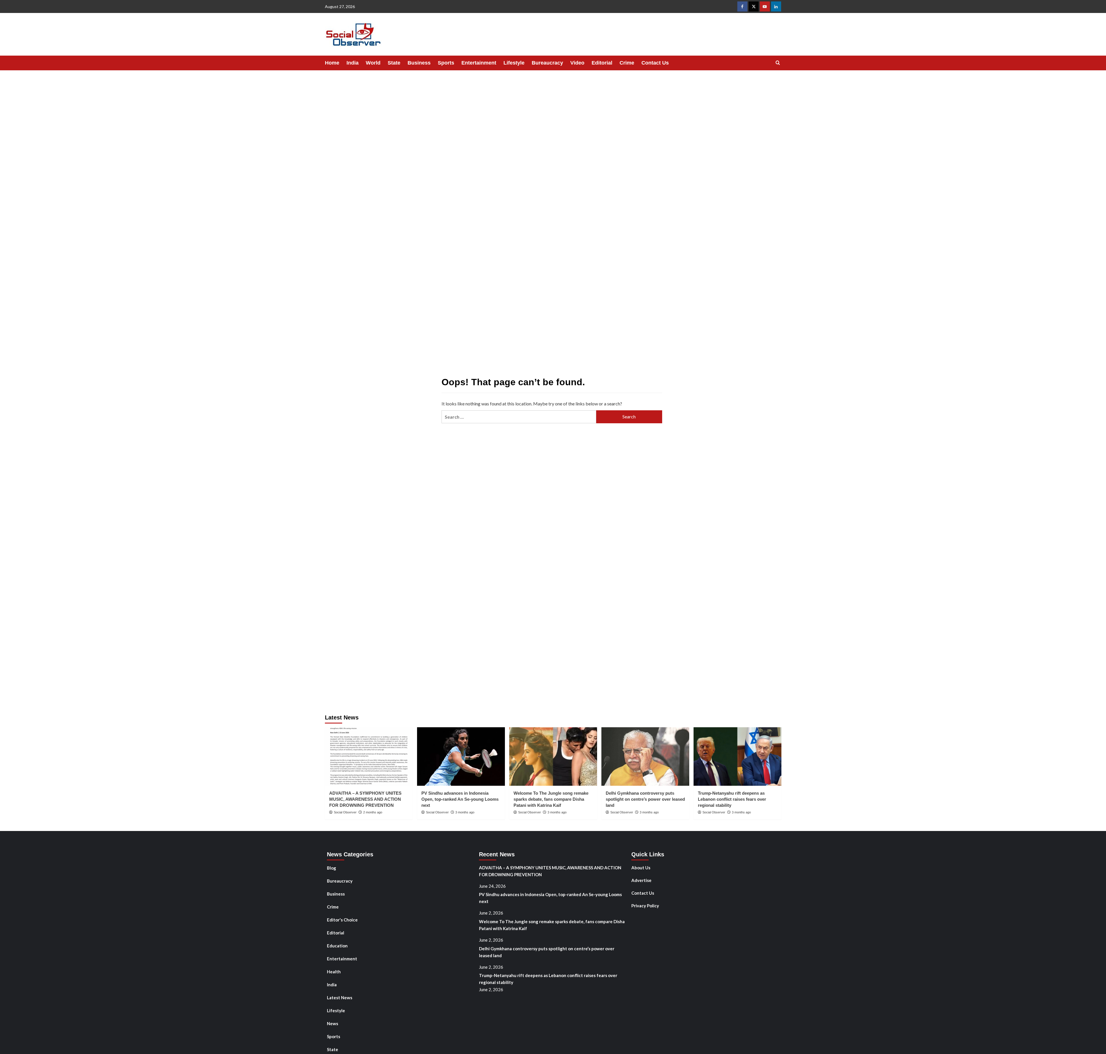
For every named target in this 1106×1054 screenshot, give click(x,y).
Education (337, 945)
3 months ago (464, 812)
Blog (331, 867)
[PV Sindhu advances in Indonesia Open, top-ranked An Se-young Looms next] (461, 756)
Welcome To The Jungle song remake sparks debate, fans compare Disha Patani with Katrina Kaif (551, 799)
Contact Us (655, 63)
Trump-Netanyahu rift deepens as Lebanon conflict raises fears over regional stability (732, 799)
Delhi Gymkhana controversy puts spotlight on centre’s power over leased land (645, 799)
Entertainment (478, 63)
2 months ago (372, 812)
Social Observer (345, 812)
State (394, 63)
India (352, 63)
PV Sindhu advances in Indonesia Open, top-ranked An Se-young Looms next (460, 799)
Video (577, 63)
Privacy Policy (645, 905)
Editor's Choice (342, 919)
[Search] (777, 63)
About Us (640, 867)
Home (332, 63)
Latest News (339, 997)
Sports (446, 63)
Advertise (641, 880)
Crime (627, 63)
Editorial (602, 63)
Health (334, 971)
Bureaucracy (547, 63)
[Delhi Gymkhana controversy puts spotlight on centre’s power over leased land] (645, 756)
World (373, 63)
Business (419, 63)
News (332, 1023)
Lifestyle (513, 63)
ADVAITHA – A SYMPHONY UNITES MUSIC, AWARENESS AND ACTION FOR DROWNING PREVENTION (365, 799)
